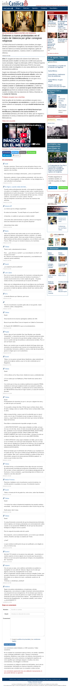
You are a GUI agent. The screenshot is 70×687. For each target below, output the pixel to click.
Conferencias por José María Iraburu (62, 228)
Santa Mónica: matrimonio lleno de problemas (56, 75)
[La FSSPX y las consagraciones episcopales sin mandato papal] (57, 157)
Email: (6, 614)
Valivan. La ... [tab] (60, 119)
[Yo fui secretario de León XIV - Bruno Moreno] (57, 199)
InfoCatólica (7, 8)
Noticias (26, 8)
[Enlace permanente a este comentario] (3, 164)
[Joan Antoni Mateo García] (62, 270)
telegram (40, 682)
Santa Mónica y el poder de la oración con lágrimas (57, 66)
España (11, 149)
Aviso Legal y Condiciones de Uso (53, 679)
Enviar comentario (9, 644)
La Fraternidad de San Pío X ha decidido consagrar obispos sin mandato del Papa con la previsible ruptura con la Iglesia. (57, 169)
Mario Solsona (51, 253)
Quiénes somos (13, 679)
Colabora (44, 8)
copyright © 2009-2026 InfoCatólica (35, 681)
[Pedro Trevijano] (62, 258)
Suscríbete (53, 8)
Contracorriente (63, 282)
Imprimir (16, 155)
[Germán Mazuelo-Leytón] (62, 286)
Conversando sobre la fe (62, 265)
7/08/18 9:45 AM (6, 55)
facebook (35, 682)
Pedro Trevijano (61, 253)
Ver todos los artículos (53, 53)
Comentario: (6, 618)
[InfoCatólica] (15, 3)
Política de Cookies (41, 679)
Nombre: (5, 609)
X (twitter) (30, 682)
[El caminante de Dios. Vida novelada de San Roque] (52, 101)
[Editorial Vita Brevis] (57, 239)
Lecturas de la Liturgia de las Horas (62, 219)
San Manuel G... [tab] (52, 119)
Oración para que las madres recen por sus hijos (57, 85)
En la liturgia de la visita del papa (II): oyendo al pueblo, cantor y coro (62, 25)
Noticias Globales (51, 282)
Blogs (18, 8)
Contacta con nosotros (22, 679)
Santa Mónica (52, 71)
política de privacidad (24, 639)
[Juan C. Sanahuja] (52, 287)
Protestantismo (17, 149)
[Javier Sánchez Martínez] (52, 271)
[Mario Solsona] (52, 258)
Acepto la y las (26, 640)
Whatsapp (32, 152)
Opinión (34, 8)
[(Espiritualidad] (52, 220)
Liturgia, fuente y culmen (50, 265)
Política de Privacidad (31, 679)
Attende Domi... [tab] (51, 123)
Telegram (7, 155)
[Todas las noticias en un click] (57, 209)
